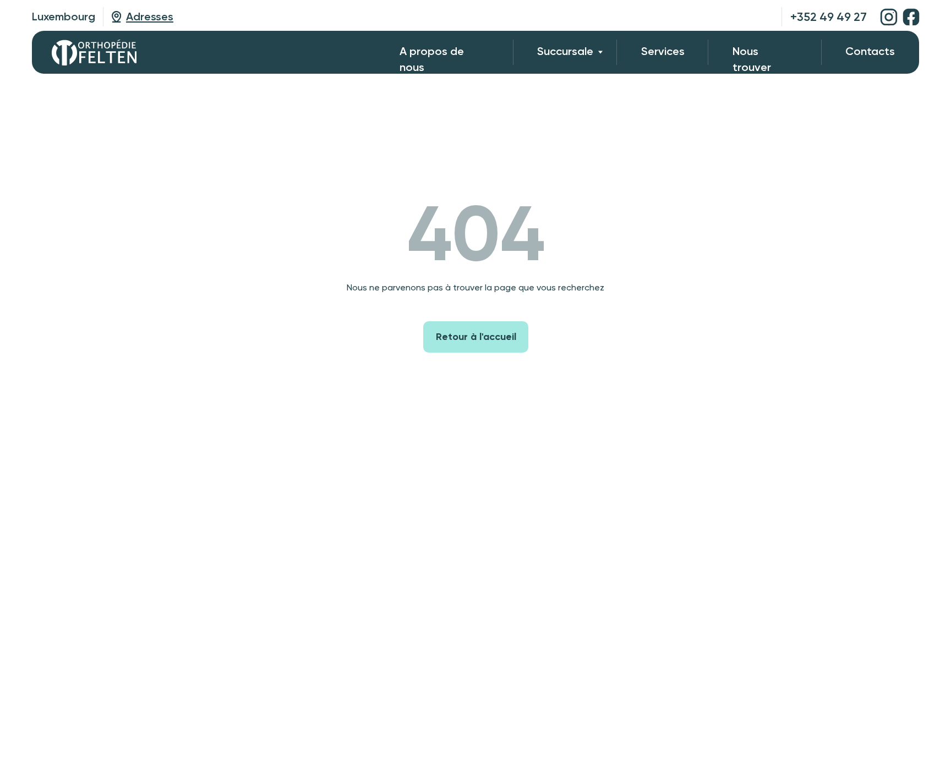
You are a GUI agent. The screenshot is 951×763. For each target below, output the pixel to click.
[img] (888, 17)
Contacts (870, 51)
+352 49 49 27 (828, 17)
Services (663, 51)
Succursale (565, 51)
